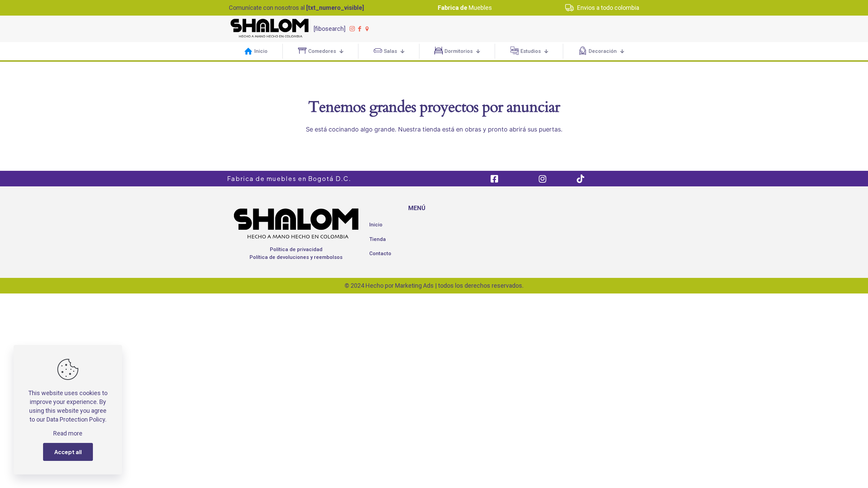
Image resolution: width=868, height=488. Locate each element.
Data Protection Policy (75, 419)
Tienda (377, 239)
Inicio (375, 225)
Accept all (68, 451)
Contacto (380, 253)
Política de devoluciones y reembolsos (296, 257)
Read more (67, 433)
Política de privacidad (296, 249)
